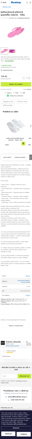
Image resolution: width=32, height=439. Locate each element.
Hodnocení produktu (20, 157)
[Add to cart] (23, 143)
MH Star (29, 89)
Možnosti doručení (8, 70)
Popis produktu (7, 157)
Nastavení (16, 428)
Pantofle (28, 295)
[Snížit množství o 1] (23, 78)
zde (12, 420)
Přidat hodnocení (16, 326)
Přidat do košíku (16, 84)
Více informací (9, 61)
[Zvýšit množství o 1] (28, 78)
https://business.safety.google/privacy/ (14, 424)
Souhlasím (24, 434)
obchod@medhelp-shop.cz (17, 397)
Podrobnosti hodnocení (24, 18)
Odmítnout (8, 434)
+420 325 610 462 (17, 400)
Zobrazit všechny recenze (12, 345)
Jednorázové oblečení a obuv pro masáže (24, 281)
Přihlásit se (24, 376)
